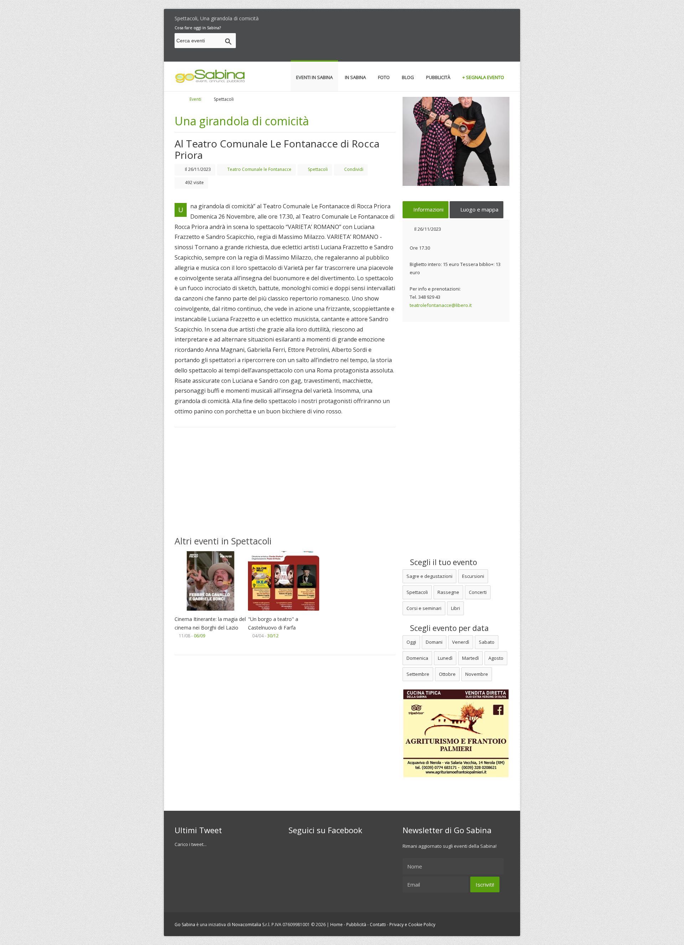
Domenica (417, 658)
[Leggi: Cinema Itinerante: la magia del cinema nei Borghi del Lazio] (210, 612)
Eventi (195, 99)
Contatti (378, 924)
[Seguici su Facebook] (494, 16)
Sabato (486, 642)
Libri (455, 608)
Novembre (476, 674)
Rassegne (448, 592)
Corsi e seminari (423, 608)
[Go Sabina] (182, 99)
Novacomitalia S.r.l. (251, 924)
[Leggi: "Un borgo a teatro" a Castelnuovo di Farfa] (283, 612)
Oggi (411, 642)
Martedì (470, 658)
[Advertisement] (379, 42)
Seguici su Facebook (325, 830)
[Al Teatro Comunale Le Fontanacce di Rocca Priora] (456, 141)
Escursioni (473, 576)
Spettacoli (417, 592)
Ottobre (447, 674)
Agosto (495, 658)
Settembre (417, 674)
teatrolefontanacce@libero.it (441, 305)
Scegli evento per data (448, 628)
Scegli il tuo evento (442, 562)
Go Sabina (185, 924)
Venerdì (460, 642)
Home (336, 924)
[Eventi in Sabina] (210, 81)
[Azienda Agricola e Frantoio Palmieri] (456, 776)
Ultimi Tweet (198, 830)
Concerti (478, 592)
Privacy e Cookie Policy (412, 924)
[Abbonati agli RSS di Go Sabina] (506, 16)
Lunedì (445, 658)
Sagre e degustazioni (429, 576)
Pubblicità (356, 924)
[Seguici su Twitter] (482, 16)
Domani (434, 642)
